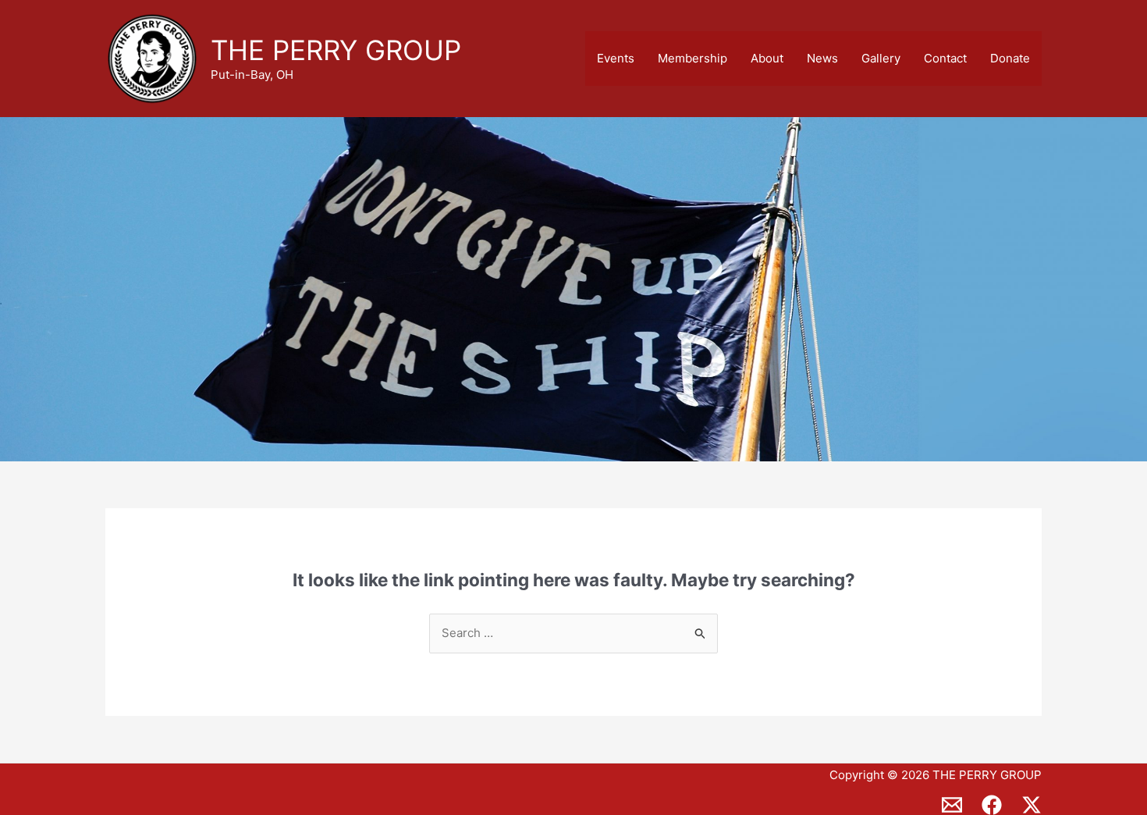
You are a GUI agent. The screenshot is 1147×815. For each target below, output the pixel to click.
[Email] (952, 805)
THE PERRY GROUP (336, 50)
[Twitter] (1031, 805)
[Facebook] (992, 805)
